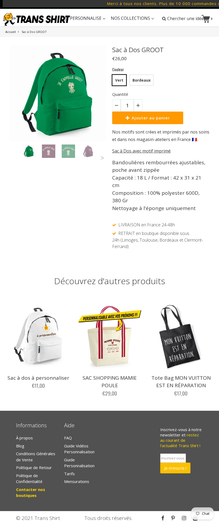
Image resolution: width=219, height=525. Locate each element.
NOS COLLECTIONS (131, 18)
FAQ (68, 437)
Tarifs (69, 473)
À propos (24, 437)
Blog (20, 445)
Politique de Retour (34, 467)
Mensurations (76, 481)
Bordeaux (141, 80)
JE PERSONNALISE (84, 18)
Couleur (118, 69)
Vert (119, 80)
